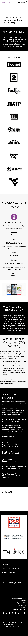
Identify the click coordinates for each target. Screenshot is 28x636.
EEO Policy (11, 624)
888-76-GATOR (22, 605)
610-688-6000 (20, 2)
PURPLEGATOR (5, 622)
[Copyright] (24, 613)
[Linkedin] (9, 613)
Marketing (5, 564)
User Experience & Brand (10, 568)
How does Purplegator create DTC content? (11, 453)
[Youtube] (18, 613)
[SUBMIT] (25, 586)
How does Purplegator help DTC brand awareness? (13, 420)
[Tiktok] (15, 613)
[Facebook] (3, 613)
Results (12, 572)
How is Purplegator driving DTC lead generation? (12, 467)
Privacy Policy (13, 622)
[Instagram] (12, 613)
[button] (4, 290)
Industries (7, 14)
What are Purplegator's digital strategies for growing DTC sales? (11, 444)
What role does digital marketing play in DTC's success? (11, 476)
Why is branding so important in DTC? (9, 460)
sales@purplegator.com (19, 609)
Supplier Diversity (15, 626)
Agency (4, 572)
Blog (13, 576)
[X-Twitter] (6, 613)
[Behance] (21, 613)
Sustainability (6, 626)
